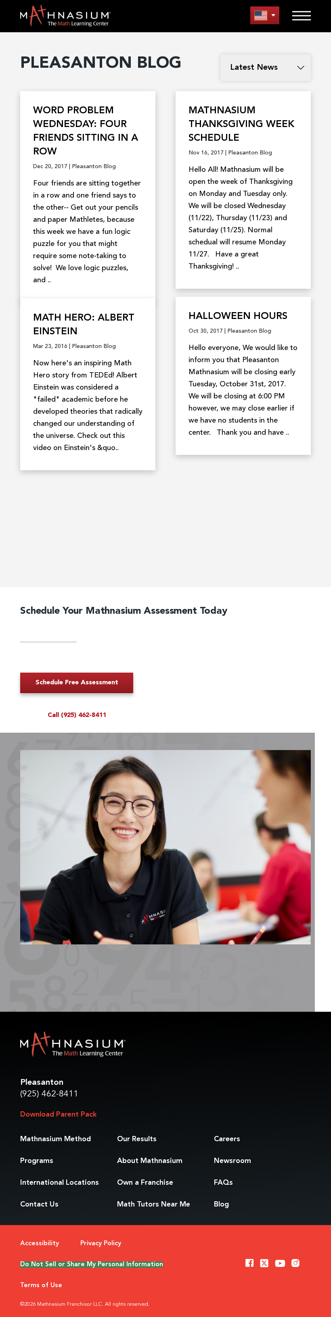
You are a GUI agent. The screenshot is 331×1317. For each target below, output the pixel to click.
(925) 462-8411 (49, 1094)
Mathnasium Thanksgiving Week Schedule (241, 124)
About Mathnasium (149, 1161)
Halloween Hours (238, 316)
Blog (221, 1204)
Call (77, 715)
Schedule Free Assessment (77, 682)
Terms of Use (41, 1285)
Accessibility (39, 1243)
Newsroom (232, 1161)
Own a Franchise (145, 1182)
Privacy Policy (100, 1243)
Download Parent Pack (58, 1114)
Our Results (137, 1139)
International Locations (59, 1182)
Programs (36, 1161)
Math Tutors (153, 1204)
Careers (227, 1139)
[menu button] (264, 15)
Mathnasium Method (55, 1139)
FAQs (223, 1182)
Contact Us (39, 1204)
